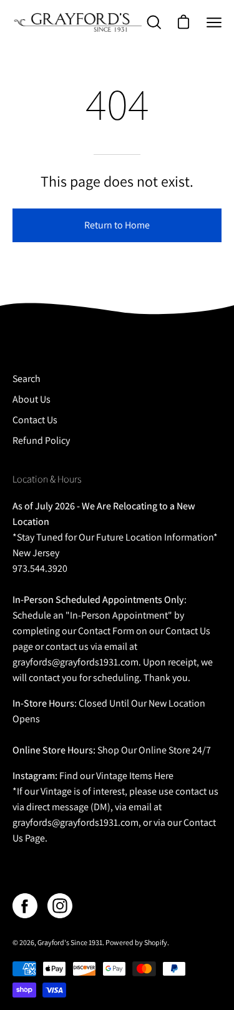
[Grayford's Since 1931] (78, 22)
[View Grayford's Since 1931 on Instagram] (59, 905)
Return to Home (117, 225)
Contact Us (34, 419)
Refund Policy (41, 440)
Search (26, 378)
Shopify (155, 942)
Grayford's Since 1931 (69, 942)
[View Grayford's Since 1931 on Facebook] (24, 905)
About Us (31, 399)
